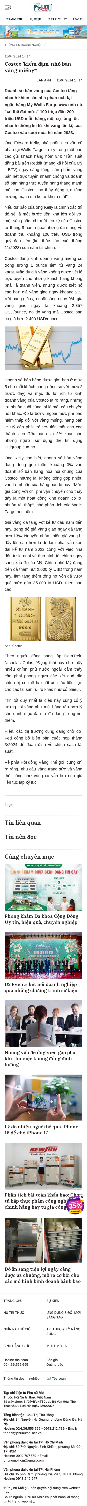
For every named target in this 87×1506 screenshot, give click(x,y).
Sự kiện (35, 19)
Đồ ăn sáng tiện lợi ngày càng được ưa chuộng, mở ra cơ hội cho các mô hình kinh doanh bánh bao (43, 1275)
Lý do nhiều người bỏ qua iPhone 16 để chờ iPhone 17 (41, 1130)
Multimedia (56, 1346)
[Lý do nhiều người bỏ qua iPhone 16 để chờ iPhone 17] (43, 1098)
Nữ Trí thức (57, 19)
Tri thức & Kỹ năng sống (63, 1331)
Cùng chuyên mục (29, 856)
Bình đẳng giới (16, 1346)
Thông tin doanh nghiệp (23, 45)
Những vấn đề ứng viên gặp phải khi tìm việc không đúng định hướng (41, 1058)
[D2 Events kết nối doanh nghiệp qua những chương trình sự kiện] (43, 955)
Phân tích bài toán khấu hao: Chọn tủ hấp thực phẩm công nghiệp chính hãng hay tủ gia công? (43, 1201)
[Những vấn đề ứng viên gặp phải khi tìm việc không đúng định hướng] (43, 1023)
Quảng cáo (54, 1364)
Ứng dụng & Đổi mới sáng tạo (63, 1315)
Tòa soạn (58, 1378)
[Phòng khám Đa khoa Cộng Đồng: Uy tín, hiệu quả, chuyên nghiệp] (43, 887)
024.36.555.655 (15, 1364)
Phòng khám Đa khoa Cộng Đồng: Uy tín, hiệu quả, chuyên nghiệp (42, 919)
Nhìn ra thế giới (17, 1329)
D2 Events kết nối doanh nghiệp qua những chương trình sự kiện (41, 987)
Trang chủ (14, 19)
